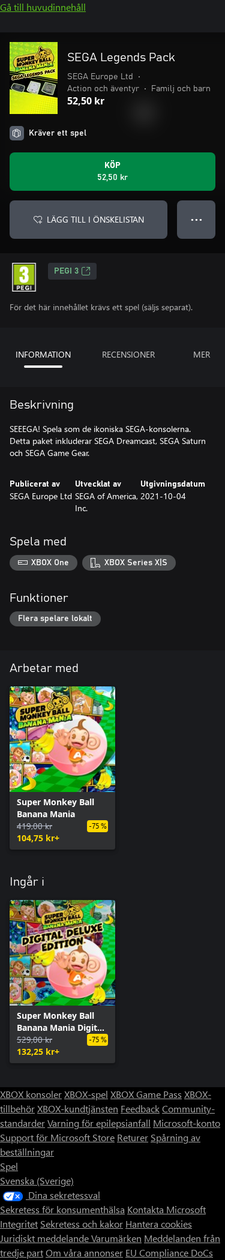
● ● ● (196, 219)
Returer (132, 1137)
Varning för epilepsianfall (99, 1123)
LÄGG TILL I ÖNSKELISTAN (95, 219)
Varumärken (116, 1238)
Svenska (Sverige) (37, 1180)
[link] (62, 768)
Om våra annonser (84, 1252)
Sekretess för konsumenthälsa (62, 1209)
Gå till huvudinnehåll (43, 7)
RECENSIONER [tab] (128, 354)
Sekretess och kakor (81, 1223)
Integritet (19, 1223)
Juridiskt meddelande (45, 1238)
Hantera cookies (158, 1223)
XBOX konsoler (31, 1094)
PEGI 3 (66, 271)
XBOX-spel (86, 1094)
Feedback (140, 1108)
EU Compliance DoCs (169, 1252)
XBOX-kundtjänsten (77, 1108)
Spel (9, 1166)
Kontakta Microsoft (166, 1209)
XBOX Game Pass (146, 1094)
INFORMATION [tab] (43, 354)
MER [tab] (201, 354)
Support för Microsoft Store (57, 1137)
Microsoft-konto (186, 1123)
